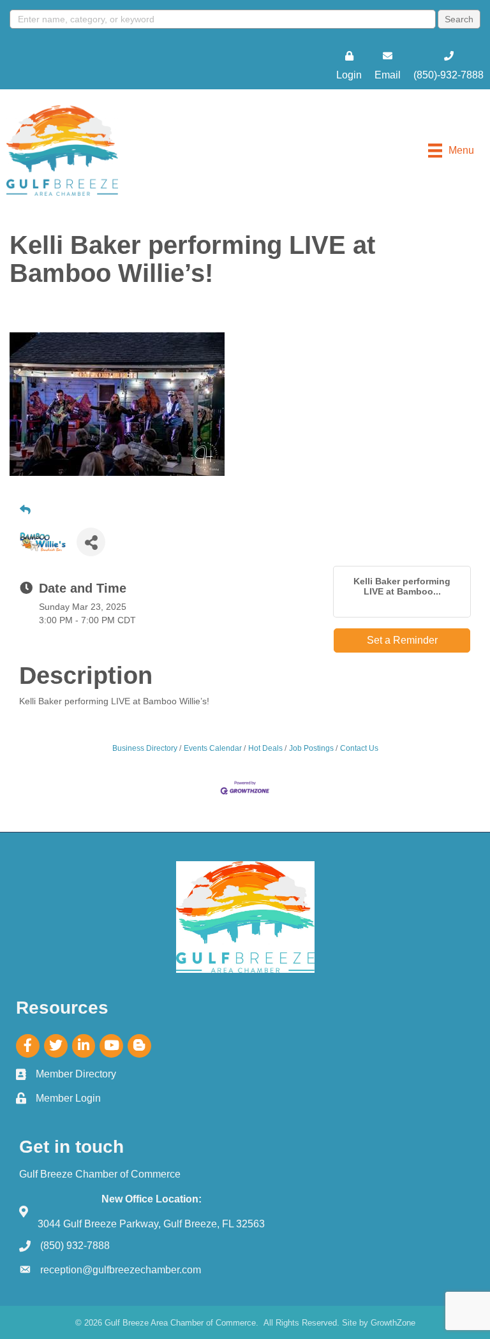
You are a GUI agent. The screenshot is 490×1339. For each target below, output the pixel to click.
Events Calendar (213, 748)
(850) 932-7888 (75, 1245)
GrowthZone (393, 1323)
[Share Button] (91, 542)
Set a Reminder (402, 640)
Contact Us (359, 748)
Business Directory (144, 748)
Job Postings (311, 748)
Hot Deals (265, 748)
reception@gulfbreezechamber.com (120, 1269)
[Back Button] (25, 510)
